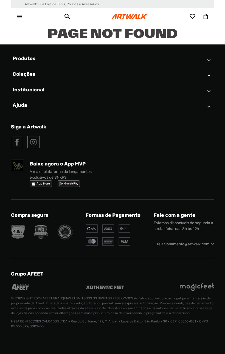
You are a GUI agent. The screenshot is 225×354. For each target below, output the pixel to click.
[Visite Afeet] (20, 289)
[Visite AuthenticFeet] (105, 287)
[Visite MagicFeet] (197, 289)
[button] (67, 16)
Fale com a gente (174, 215)
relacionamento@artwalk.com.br (185, 244)
